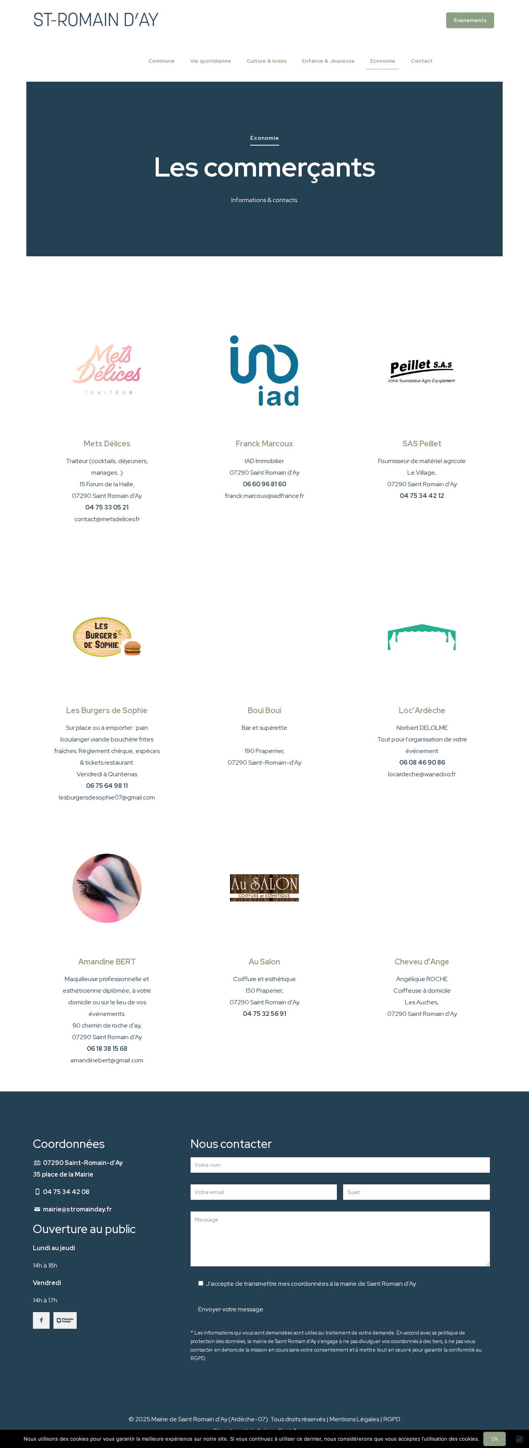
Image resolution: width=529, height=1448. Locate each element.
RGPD (391, 1419)
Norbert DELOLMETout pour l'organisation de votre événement (422, 745)
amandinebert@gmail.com (106, 1060)
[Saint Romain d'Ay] (95, 20)
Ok (494, 1439)
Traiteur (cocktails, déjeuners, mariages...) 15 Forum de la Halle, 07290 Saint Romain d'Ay (107, 484)
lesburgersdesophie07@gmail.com (107, 797)
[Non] (519, 1439)
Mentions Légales (354, 1419)
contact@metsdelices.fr (107, 519)
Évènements (470, 20)
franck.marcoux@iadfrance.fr (264, 496)
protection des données (218, 1341)
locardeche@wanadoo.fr (422, 774)
